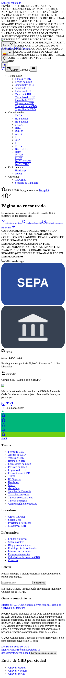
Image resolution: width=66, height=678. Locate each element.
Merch (18, 173)
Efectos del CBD (10, 604)
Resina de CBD (23, 81)
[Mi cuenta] (3, 64)
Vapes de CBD (23, 94)
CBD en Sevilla (16, 673)
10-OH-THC (22, 164)
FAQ (18, 48)
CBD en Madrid (17, 667)
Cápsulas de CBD (24, 103)
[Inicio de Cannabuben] (12, 39)
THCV (19, 146)
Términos (23, 649)
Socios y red (14, 519)
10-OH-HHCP (23, 161)
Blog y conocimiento (19, 545)
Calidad (5, 48)
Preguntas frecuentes (19, 554)
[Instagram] (3, 404)
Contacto (26, 48)
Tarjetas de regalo (17, 500)
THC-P (19, 155)
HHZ (18, 127)
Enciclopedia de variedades (22, 548)
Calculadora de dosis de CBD (24, 557)
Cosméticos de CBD (26, 106)
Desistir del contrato (12, 646)
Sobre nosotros (16, 542)
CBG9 (18, 133)
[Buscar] (4, 58)
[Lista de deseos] (3, 69)
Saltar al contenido (11, 2)
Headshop (20, 170)
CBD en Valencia (17, 670)
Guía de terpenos (16, 607)
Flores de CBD (23, 78)
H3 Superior (21, 121)
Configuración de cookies (43, 653)
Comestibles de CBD (26, 84)
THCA (19, 124)
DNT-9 (19, 130)
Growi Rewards (16, 516)
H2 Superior (21, 118)
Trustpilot (44, 190)
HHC (18, 152)
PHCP (18, 158)
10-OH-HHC (22, 149)
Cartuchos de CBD (25, 97)
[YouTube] (7, 404)
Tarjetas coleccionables (20, 497)
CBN (18, 139)
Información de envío (19, 551)
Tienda (6, 45)
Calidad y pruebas (17, 538)
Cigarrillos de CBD (25, 109)
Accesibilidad (22, 652)
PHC (17, 143)
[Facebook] (11, 404)
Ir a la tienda (6, 228)
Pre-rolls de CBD (24, 100)
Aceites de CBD (23, 88)
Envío (13, 48)
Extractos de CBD (25, 91)
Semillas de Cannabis (26, 182)
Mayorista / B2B (17, 525)
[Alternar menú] (33, 69)
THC (17, 136)
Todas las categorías (18, 494)
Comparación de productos (22, 503)
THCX (19, 115)
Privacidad (12, 649)
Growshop (20, 179)
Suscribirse (39, 582)
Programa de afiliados (19, 522)
